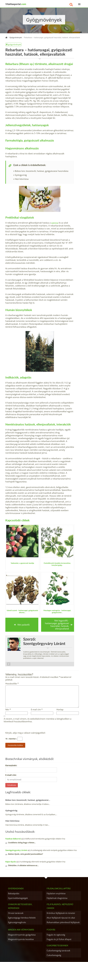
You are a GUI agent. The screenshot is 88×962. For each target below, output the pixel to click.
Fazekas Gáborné (13, 838)
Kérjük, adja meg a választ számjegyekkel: (25, 732)
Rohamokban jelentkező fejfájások (63, 922)
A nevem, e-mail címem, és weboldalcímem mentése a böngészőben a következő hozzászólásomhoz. (37, 720)
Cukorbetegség (54, 955)
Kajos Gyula (10, 861)
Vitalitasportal (15, 4)
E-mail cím (36, 709)
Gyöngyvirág (21, 174)
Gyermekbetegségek (18, 898)
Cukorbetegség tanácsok (58, 950)
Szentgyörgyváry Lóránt (16, 850)
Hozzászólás (12, 683)
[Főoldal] (6, 37)
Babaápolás (13, 893)
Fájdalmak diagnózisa (57, 898)
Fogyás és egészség (56, 934)
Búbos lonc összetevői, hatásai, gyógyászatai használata (41, 171)
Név (8, 709)
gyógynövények (14, 44)
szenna (54, 222)
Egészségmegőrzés (17, 922)
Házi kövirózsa (22, 178)
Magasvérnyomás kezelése (21, 939)
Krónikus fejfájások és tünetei (61, 913)
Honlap (59, 709)
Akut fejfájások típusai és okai (61, 917)
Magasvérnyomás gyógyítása (22, 934)
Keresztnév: (11, 765)
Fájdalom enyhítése (56, 893)
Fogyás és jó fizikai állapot (59, 939)
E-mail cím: (11, 775)
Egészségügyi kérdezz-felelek (22, 917)
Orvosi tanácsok (15, 913)
